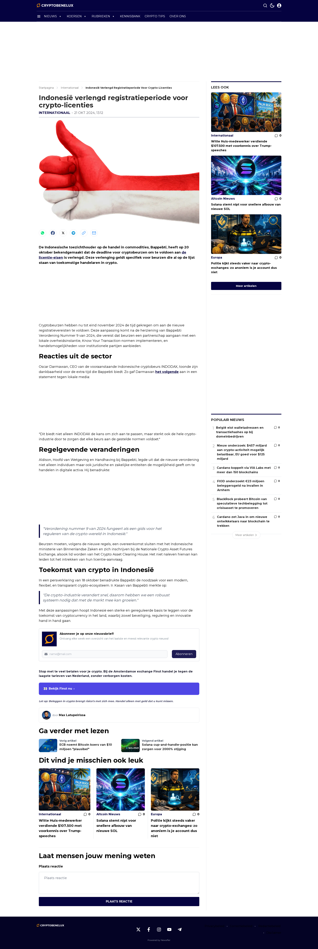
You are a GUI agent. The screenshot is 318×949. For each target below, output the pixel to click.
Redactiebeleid (269, 926)
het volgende (167, 372)
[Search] (265, 5)
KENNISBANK (130, 16)
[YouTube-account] (169, 929)
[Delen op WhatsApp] (42, 233)
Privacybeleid (215, 926)
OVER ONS (177, 16)
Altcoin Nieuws (108, 814)
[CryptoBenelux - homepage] (55, 5)
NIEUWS (50, 16)
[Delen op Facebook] (52, 233)
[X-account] (138, 929)
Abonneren (184, 654)
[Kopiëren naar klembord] (83, 233)
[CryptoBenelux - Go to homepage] (50, 925)
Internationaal (54, 113)
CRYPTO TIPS (155, 16)
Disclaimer (273, 932)
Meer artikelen (246, 286)
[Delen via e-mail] (94, 233)
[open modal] (279, 5)
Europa (156, 814)
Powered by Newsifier (159, 940)
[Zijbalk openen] (39, 16)
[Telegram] (73, 233)
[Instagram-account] (159, 929)
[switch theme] (272, 5)
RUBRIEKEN (101, 16)
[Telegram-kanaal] (179, 929)
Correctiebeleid (241, 926)
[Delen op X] (63, 233)
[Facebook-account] (148, 929)
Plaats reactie (119, 901)
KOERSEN (74, 16)
